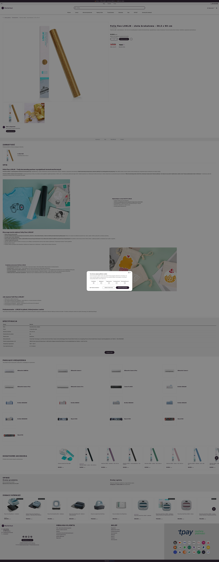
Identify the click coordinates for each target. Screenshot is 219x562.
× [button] (130, 272)
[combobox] (128, 272)
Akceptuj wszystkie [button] (122, 287)
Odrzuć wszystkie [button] (109, 287)
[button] (94, 287)
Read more (104, 278)
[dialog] (109, 281)
